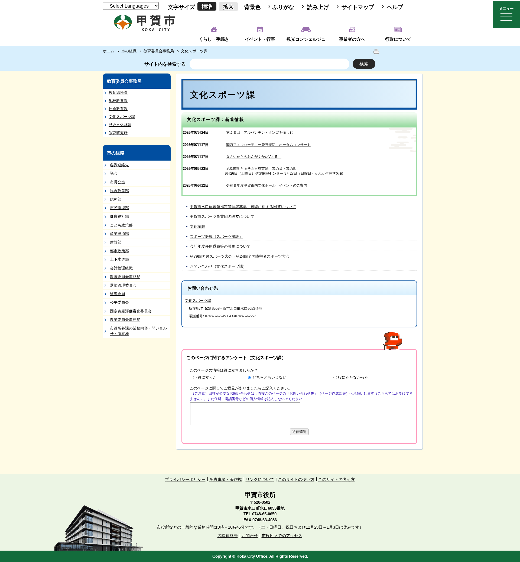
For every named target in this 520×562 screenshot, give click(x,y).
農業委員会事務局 (125, 319)
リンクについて (260, 479)
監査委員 (117, 294)
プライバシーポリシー (185, 479)
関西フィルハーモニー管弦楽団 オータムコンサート (268, 145)
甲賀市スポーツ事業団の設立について (222, 216)
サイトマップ (358, 7)
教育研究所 (118, 133)
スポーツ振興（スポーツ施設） (216, 236)
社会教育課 (118, 109)
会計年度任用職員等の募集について (220, 246)
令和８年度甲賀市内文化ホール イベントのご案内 (266, 185)
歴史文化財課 (120, 125)
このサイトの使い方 (296, 479)
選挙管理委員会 (123, 285)
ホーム (108, 51)
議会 (114, 173)
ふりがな (283, 7)
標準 (207, 7)
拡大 (228, 7)
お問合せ (250, 535)
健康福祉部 (119, 216)
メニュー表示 (506, 14)
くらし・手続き (214, 39)
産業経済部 (119, 233)
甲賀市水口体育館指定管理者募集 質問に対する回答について (243, 207)
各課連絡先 (119, 165)
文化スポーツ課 (122, 116)
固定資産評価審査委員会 (131, 311)
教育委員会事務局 (159, 51)
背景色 (252, 7)
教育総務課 (118, 92)
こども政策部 (121, 225)
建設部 (115, 242)
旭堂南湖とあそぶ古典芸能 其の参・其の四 (261, 169)
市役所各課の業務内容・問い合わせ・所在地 (138, 331)
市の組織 (128, 51)
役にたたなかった (353, 377)
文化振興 (197, 226)
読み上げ (318, 7)
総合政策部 (119, 191)
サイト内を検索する (165, 64)
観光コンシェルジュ (306, 39)
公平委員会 (119, 302)
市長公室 (117, 182)
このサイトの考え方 (336, 479)
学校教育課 (118, 100)
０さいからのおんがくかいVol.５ (253, 157)
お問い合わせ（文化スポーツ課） (218, 266)
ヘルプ (395, 7)
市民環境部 (119, 208)
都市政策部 (119, 251)
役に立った (207, 377)
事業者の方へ (352, 39)
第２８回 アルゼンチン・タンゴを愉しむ (259, 132)
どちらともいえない (269, 377)
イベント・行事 (260, 39)
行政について (398, 39)
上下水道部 (119, 259)
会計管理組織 (121, 268)
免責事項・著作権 (225, 479)
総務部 (115, 199)
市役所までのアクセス (282, 535)
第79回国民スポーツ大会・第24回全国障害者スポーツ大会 (240, 256)
